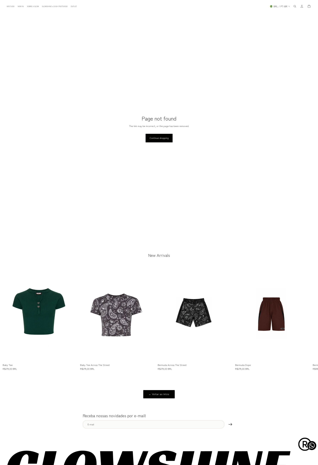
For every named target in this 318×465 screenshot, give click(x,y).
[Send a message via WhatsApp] (311, 445)
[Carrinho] (309, 6)
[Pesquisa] (294, 6)
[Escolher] (72, 357)
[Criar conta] (230, 424)
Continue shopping (159, 138)
